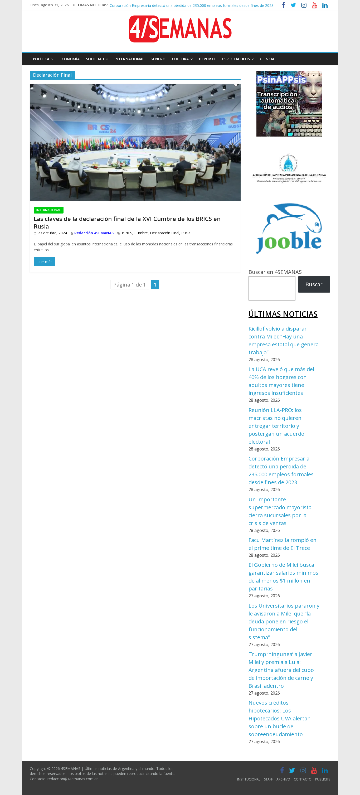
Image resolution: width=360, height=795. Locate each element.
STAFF (268, 779)
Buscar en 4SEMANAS (275, 271)
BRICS (127, 232)
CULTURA (180, 58)
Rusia (186, 232)
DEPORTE (207, 58)
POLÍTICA (41, 58)
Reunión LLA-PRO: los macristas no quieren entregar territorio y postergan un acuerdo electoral (276, 425)
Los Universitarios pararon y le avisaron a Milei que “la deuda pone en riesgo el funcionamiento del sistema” (284, 621)
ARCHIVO (283, 779)
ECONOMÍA (70, 58)
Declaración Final (164, 232)
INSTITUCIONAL (248, 779)
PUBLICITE (322, 779)
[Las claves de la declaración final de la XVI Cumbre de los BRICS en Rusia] (135, 87)
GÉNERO (158, 58)
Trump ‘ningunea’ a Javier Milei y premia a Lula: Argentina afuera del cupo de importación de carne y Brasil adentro (281, 670)
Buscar (314, 284)
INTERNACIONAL (129, 58)
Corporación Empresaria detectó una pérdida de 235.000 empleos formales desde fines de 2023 (192, 4)
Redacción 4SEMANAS (94, 232)
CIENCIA (267, 58)
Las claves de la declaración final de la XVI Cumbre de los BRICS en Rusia (127, 222)
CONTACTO (303, 779)
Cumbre (141, 232)
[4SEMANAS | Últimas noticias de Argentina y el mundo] (180, 19)
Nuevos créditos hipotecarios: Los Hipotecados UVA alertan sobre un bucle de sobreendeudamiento (280, 718)
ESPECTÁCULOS (236, 58)
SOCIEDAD (95, 58)
